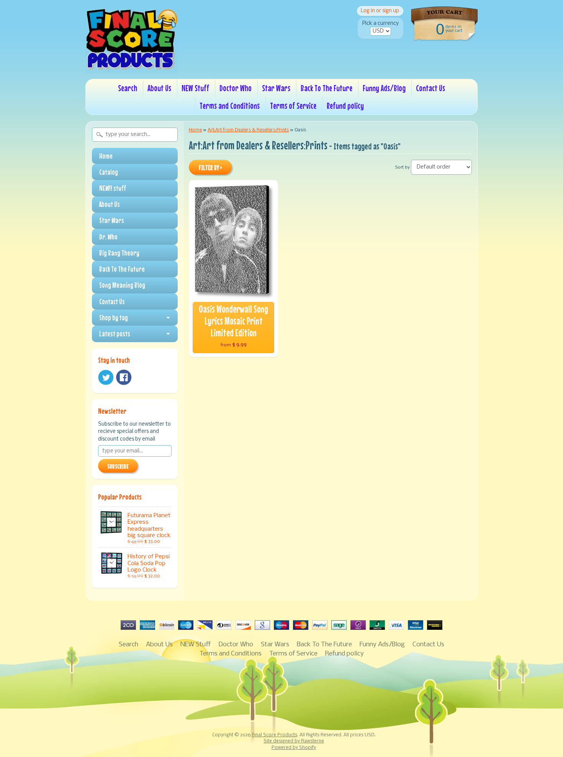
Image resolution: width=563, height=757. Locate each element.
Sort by (402, 167)
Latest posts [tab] (114, 333)
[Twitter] (105, 377)
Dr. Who (108, 237)
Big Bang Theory (119, 253)
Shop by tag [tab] (113, 317)
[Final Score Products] (131, 67)
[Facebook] (123, 377)
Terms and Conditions (230, 105)
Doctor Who (235, 88)
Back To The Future (326, 88)
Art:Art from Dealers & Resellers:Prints (248, 130)
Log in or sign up (380, 11)
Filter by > (210, 168)
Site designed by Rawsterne (293, 741)
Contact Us (430, 88)
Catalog (108, 172)
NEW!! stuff (112, 188)
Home (106, 156)
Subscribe (118, 466)
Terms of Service (293, 105)
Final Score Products (274, 735)
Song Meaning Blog (122, 285)
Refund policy (345, 105)
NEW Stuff (195, 88)
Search (127, 88)
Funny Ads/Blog (384, 88)
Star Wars (276, 88)
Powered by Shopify (294, 748)
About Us (159, 88)
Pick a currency (380, 23)
